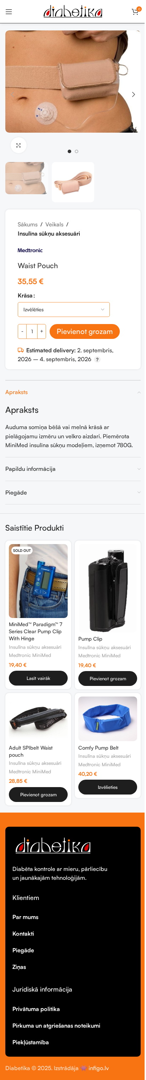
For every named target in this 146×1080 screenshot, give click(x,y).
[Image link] (53, 844)
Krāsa (25, 295)
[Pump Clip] (107, 588)
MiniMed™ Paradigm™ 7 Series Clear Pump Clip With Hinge (35, 631)
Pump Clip (90, 638)
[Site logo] (73, 10)
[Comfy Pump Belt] (107, 719)
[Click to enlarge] (19, 145)
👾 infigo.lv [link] (94, 1068)
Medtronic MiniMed (30, 655)
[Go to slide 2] (76, 151)
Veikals (54, 224)
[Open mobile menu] (9, 12)
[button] (12, 94)
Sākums (28, 224)
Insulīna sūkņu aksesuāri (49, 233)
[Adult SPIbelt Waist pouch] (38, 719)
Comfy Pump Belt (98, 747)
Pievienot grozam (85, 331)
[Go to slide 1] (69, 151)
